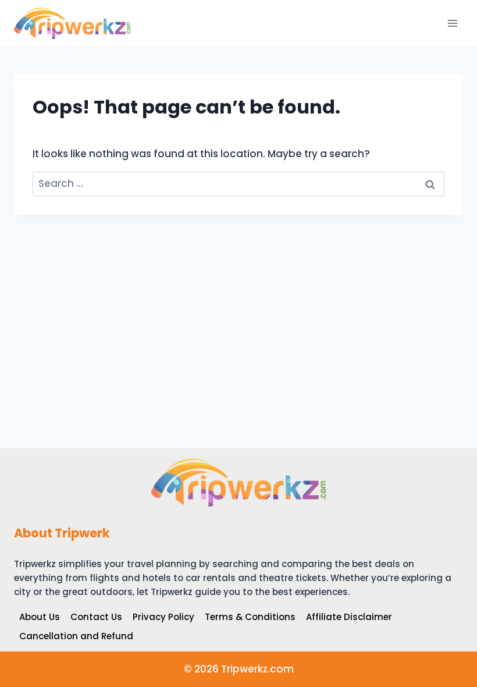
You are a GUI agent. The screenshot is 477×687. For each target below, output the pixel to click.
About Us (39, 617)
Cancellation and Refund (76, 636)
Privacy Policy (163, 617)
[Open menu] (452, 23)
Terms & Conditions (250, 617)
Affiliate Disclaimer (349, 617)
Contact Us (96, 617)
